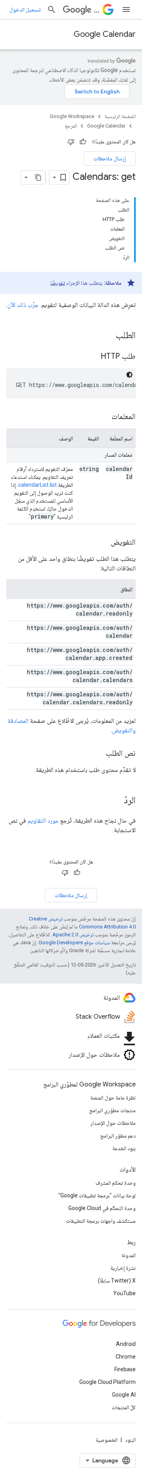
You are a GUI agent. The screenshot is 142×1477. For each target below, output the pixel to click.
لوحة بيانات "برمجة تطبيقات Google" (97, 1195)
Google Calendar (105, 34)
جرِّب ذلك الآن (23, 305)
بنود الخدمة (124, 1148)
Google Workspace (72, 116)
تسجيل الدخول (25, 9)
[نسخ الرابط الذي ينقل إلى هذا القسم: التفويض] (103, 542)
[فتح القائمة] (126, 9)
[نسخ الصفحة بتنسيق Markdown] (38, 177)
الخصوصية (107, 1440)
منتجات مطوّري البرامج (112, 1110)
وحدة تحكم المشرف (115, 1183)
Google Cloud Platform (107, 1382)
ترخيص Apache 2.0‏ (72, 935)
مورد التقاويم (43, 820)
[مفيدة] (83, 142)
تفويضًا (57, 283)
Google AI (124, 1394)
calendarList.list (37, 485)
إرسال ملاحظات (109, 158)
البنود (130, 1440)
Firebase (125, 1369)
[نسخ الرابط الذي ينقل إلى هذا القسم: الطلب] (108, 336)
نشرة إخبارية (123, 1268)
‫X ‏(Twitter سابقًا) (117, 1280)
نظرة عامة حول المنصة (113, 1097)
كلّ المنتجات (124, 1407)
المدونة (128, 1255)
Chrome (126, 1356)
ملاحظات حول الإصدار (113, 1123)
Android (126, 1344)
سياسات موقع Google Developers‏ (74, 942)
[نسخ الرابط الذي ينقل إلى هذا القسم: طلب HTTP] (93, 357)
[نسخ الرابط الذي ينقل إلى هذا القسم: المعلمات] (104, 417)
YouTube (124, 1293)
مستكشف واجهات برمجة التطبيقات (101, 1221)
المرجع (71, 126)
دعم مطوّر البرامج (118, 1135)
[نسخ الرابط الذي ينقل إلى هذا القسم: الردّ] (116, 801)
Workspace (96, 9)
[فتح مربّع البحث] (51, 9)
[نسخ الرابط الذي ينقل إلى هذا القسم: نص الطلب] (98, 754)
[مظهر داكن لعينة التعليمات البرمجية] (129, 374)
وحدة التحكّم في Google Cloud (102, 1208)
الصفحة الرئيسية (120, 116)
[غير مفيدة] (71, 142)
